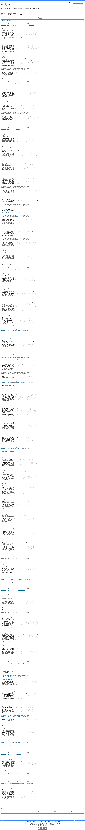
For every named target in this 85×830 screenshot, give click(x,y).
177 (8, 25)
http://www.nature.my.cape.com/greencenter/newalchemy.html (16, 738)
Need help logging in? (76, 6)
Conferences (11, 8)
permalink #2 (3, 83)
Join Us (37, 8)
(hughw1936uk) (20, 663)
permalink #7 (3, 216)
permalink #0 (3, 25)
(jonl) (18, 69)
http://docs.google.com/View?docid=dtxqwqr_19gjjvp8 (14, 196)
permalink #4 (3, 129)
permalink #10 (3, 330)
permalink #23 (3, 754)
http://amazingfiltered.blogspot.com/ (23, 208)
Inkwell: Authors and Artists (24, 10)
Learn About (6, 8)
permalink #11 (3, 358)
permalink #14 (3, 448)
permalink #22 (3, 742)
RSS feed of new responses (43, 816)
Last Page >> (72, 17)
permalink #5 (3, 187)
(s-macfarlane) (21, 382)
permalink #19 (3, 663)
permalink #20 (3, 676)
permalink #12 (3, 373)
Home (2, 8)
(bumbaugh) (31, 25)
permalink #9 (3, 269)
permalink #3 (3, 113)
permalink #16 (3, 579)
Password (33, 8)
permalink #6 (3, 205)
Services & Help (28, 8)
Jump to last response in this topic (7, 20)
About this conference (14, 10)
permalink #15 (3, 560)
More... (2, 808)
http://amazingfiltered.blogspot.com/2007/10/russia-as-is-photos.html (19, 212)
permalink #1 (3, 69)
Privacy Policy (39, 825)
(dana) (11, 676)
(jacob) (11, 614)
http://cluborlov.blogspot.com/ (17, 191)
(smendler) (20, 560)
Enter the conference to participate (35, 814)
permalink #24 (3, 775)
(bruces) (18, 83)
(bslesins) (19, 754)
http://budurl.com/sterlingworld (23, 362)
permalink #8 (3, 239)
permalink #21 (3, 716)
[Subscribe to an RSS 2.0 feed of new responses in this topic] (38, 816)
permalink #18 (3, 614)
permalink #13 (3, 382)
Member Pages (17, 8)
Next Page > (56, 17)
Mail (21, 8)
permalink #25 (3, 783)
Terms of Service (45, 825)
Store (23, 8)
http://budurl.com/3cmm (7, 122)
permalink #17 (3, 590)
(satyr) (16, 205)
